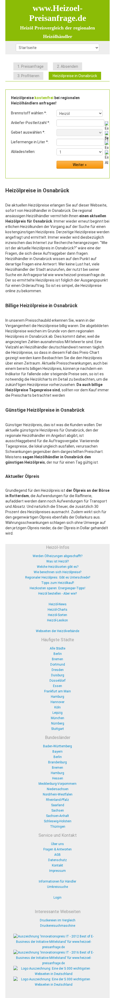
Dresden (58, 670)
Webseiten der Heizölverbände (57, 631)
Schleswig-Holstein (57, 821)
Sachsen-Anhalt (57, 816)
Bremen (57, 659)
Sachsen (57, 810)
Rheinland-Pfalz (57, 800)
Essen (57, 686)
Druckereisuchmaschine (57, 926)
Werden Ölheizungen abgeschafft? (57, 556)
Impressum (57, 871)
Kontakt (57, 865)
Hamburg (57, 697)
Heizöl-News (58, 604)
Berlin (57, 654)
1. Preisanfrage (30, 66)
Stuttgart (57, 729)
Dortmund (57, 664)
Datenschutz (57, 860)
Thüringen (57, 826)
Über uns (57, 844)
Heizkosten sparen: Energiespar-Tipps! (57, 588)
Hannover (57, 702)
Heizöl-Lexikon (57, 620)
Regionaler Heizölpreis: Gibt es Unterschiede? (57, 577)
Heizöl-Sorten (57, 615)
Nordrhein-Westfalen (57, 794)
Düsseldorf (57, 680)
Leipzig (57, 713)
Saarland (57, 805)
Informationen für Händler (57, 881)
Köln (57, 707)
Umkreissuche (57, 887)
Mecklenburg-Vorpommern (57, 784)
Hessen (57, 778)
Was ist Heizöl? (57, 561)
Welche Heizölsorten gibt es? (57, 567)
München (57, 718)
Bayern (57, 751)
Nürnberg (57, 723)
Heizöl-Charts (57, 609)
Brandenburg (57, 762)
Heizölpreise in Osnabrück (75, 76)
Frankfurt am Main (57, 691)
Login (57, 897)
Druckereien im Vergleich (57, 920)
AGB (57, 855)
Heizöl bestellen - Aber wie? (57, 593)
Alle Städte (57, 648)
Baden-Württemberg (57, 746)
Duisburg (57, 675)
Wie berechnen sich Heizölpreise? (57, 572)
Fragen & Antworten (57, 849)
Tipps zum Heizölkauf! (57, 583)
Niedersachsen (57, 789)
